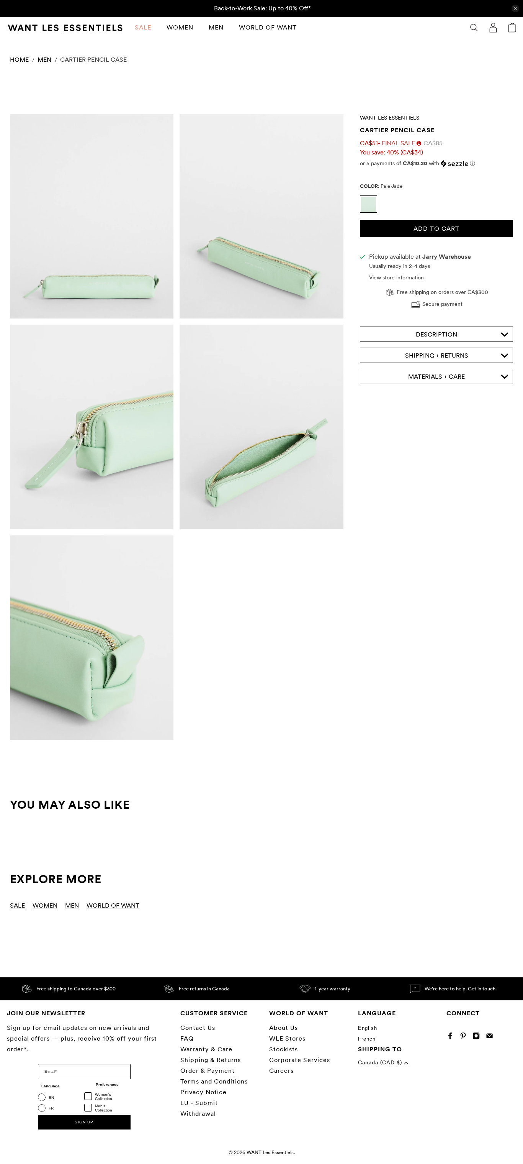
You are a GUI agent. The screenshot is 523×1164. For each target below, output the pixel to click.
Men (216, 27)
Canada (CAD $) (381, 1062)
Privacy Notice (203, 1092)
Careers (281, 1070)
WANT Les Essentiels (389, 118)
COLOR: (381, 186)
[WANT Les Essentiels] (65, 27)
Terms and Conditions (214, 1081)
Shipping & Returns (210, 1060)
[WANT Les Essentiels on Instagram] (478, 1037)
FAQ (187, 1038)
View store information (396, 278)
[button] (436, 163)
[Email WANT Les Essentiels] (491, 1037)
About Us (283, 1027)
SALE (143, 27)
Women (180, 27)
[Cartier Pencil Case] (91, 216)
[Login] (493, 27)
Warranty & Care (206, 1049)
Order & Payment (207, 1070)
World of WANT (268, 27)
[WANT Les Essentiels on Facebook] (452, 1037)
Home (19, 60)
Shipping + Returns (436, 356)
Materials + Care (436, 377)
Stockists (283, 1049)
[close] (515, 8)
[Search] (474, 27)
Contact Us (197, 1027)
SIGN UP (84, 1122)
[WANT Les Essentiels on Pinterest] (465, 1037)
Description (436, 334)
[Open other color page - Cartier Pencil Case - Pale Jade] (370, 211)
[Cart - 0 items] (512, 27)
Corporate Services (299, 1060)
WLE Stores (287, 1038)
